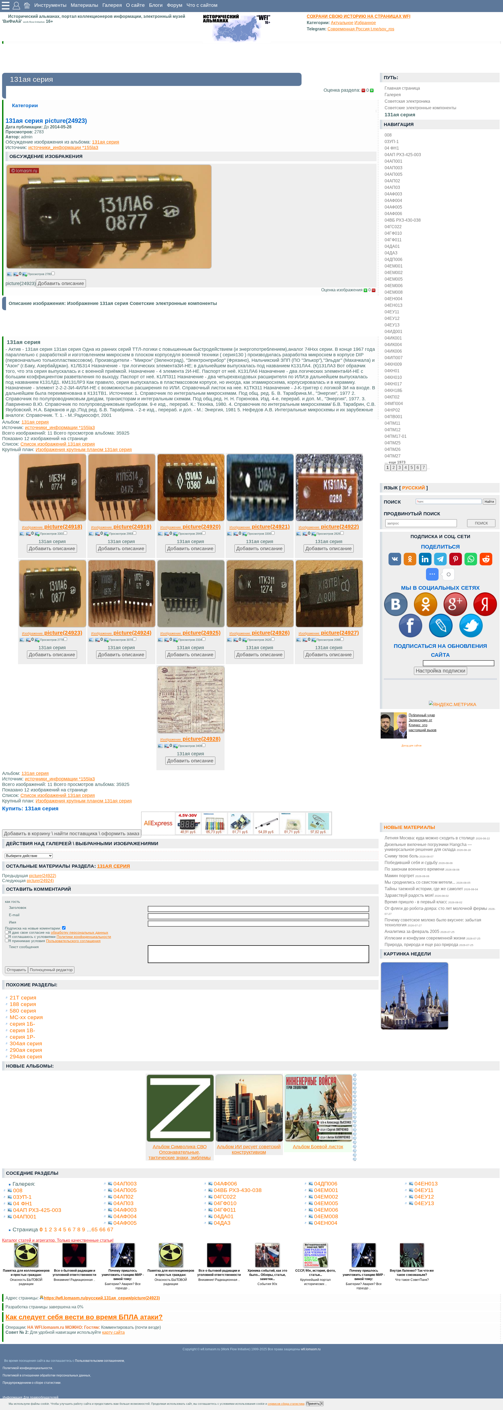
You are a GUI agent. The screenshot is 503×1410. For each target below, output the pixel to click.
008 (388, 135)
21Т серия (23, 997)
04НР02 (392, 410)
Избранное (365, 22)
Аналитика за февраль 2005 (420, 931)
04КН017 (393, 383)
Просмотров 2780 (39, 274)
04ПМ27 (393, 455)
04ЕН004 (393, 298)
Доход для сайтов (412, 745)
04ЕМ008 (394, 292)
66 (102, 1229)
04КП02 (392, 397)
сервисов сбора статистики (286, 1403)
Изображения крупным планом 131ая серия (84, 449)
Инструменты (50, 5)
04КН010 (393, 377)
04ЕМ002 (394, 272)
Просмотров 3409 (190, 745)
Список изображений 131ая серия (57, 444)
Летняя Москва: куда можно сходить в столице (437, 837)
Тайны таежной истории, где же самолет (431, 888)
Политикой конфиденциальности (27, 1368)
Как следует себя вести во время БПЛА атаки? (84, 1317)
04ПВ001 (393, 416)
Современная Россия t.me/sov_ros (360, 28)
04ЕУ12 (392, 318)
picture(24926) (259, 633)
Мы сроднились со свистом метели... (428, 882)
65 (94, 1229)
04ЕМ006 (394, 285)
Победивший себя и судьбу (419, 862)
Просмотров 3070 (121, 639)
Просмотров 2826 (328, 533)
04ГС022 (393, 226)
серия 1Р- (22, 1037)
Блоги (156, 5)
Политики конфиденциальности (84, 936)
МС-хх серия (26, 1017)
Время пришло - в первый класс (423, 901)
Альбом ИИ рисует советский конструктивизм (249, 1149)
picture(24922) (329, 526)
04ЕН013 (393, 305)
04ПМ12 (393, 429)
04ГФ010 (393, 233)
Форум (174, 5)
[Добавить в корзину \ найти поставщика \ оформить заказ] (236, 823)
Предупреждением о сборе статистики (32, 1383)
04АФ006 (393, 213)
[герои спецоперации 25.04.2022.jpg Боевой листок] (318, 1140)
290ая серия (26, 1050)
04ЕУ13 (392, 325)
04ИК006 (393, 351)
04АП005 (393, 174)
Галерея (112, 5)
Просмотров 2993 (121, 533)
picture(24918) (52, 526)
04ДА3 (391, 252)
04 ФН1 (392, 148)
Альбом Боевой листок (318, 1146)
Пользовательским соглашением (99, 1361)
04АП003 (393, 167)
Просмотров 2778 (52, 639)
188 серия (23, 1004)
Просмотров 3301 (52, 533)
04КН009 (393, 364)
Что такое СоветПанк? (412, 1280)
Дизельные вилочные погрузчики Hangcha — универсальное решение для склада (428, 847)
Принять (313, 1404)
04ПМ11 (392, 423)
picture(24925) (190, 633)
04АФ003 (393, 194)
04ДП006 (393, 259)
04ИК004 (393, 344)
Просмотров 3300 (259, 533)
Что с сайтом (202, 5)
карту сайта (113, 1332)
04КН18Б (393, 390)
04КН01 (392, 370)
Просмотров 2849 (190, 533)
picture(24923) (52, 633)
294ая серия (26, 1056)
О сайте (135, 5)
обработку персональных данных (79, 932)
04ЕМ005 (394, 279)
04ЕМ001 (394, 266)
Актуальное (342, 22)
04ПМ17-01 (396, 436)
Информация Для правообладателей (30, 1397)
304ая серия (26, 1043)
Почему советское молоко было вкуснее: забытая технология (433, 922)
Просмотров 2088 (328, 639)
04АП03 (392, 187)
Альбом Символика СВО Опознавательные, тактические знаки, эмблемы (180, 1152)
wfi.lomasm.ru (311, 1349)
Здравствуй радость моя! (417, 895)
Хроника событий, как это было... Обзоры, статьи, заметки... (267, 1275)
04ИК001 (393, 338)
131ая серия (105, 142)
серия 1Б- (22, 1024)
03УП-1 (392, 141)
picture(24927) (329, 633)
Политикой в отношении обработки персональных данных (46, 1375)
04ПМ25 (393, 442)
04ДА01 (392, 246)
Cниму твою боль (409, 856)
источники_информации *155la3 (63, 147)
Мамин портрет (407, 875)
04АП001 (393, 161)
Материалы (84, 5)
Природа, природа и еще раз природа (429, 944)
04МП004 (394, 403)
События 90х (267, 1284)
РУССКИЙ (413, 487)
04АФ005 (393, 207)
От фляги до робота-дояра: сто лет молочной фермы (440, 910)
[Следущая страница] (355, 1117)
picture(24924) (121, 633)
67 (110, 1229)
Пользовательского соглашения (73, 941)
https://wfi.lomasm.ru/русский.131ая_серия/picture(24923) (102, 1298)
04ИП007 (394, 357)
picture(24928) (190, 739)
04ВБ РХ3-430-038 (403, 220)
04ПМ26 (393, 449)
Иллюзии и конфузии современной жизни (432, 938)
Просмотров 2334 (190, 639)
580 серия (23, 1011)
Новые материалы (409, 827)
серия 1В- (22, 1030)
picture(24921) (259, 526)
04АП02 (392, 180)
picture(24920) (190, 526)
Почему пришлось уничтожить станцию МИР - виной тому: (123, 1275)
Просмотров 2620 (259, 639)
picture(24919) (121, 526)
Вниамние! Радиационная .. (74, 1280)
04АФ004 (393, 200)
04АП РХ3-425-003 (403, 154)
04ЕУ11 (392, 311)
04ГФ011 (393, 239)
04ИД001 (393, 331)
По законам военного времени (422, 869)
